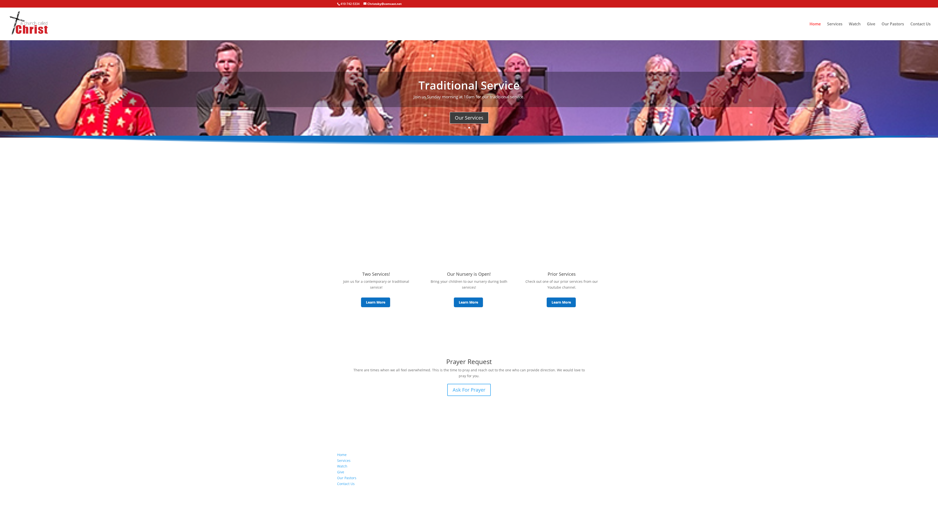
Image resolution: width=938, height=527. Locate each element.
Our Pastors (893, 24)
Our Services (469, 117)
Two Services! (376, 274)
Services (834, 24)
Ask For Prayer (469, 389)
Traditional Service (469, 85)
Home (815, 24)
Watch (855, 24)
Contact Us (920, 24)
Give (871, 24)
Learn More (375, 302)
